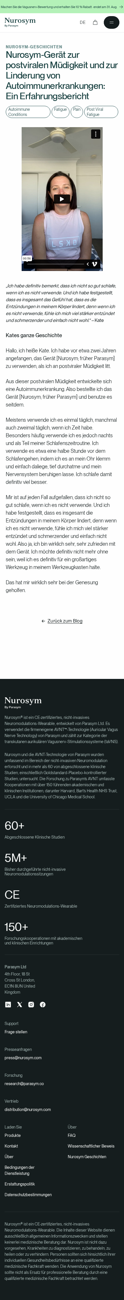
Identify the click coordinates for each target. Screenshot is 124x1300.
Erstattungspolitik (20, 1184)
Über (9, 1156)
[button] (95, 22)
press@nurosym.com (23, 1057)
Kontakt (11, 1146)
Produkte (13, 1135)
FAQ (72, 1135)
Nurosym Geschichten (87, 1156)
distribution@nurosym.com (28, 1109)
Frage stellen (16, 1032)
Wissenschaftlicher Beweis (91, 1146)
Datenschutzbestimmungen (28, 1194)
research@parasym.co (24, 1083)
